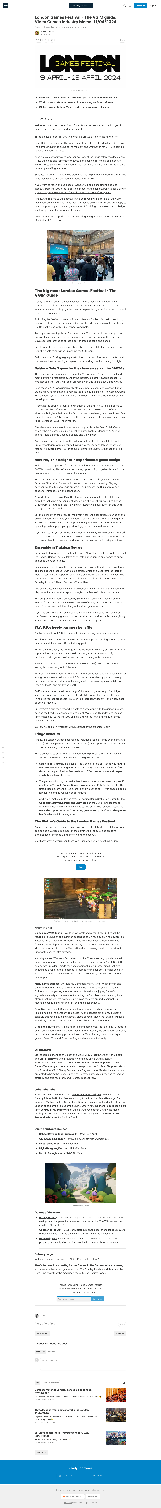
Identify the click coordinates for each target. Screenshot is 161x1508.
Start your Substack (74, 1496)
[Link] (31, 293)
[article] (80, 1396)
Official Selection (75, 570)
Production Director (46, 1117)
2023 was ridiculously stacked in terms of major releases (81, 388)
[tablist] (45, 1351)
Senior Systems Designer (86, 1094)
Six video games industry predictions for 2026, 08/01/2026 (62, 1434)
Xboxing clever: (44, 958)
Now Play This (53, 469)
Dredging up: (42, 1026)
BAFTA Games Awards (93, 374)
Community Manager (52, 1109)
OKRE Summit (47, 1138)
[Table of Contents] (3, 754)
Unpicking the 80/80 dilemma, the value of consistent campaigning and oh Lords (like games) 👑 (67, 1418)
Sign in (153, 5)
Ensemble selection (75, 588)
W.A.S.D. (58, 633)
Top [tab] (37, 1383)
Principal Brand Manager (102, 1098)
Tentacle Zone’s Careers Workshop (72, 785)
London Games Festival (66, 301)
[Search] (124, 5)
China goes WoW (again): (49, 933)
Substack (68, 1502)
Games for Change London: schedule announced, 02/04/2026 (63, 1391)
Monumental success (47, 983)
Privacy (80, 1490)
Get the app (93, 1496)
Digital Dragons (48, 1148)
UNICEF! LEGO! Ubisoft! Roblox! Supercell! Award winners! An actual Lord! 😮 (68, 1396)
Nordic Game (46, 1153)
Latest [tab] (44, 1383)
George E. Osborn (47, 32)
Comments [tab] (40, 1351)
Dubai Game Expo (49, 1143)
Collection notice (98, 1490)
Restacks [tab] (51, 1351)
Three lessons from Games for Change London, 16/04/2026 (62, 1412)
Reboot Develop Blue (51, 1134)
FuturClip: (40, 1009)
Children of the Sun (50, 1229)
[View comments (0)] (46, 40)
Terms (87, 1490)
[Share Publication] (130, 5)
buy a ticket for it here (59, 775)
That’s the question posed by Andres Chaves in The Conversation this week (78, 1265)
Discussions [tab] (54, 1383)
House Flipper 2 (48, 1238)
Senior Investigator (75, 1102)
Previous (44, 1333)
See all (40, 1452)
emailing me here (56, 168)
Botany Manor (47, 1217)
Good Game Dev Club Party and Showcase (63, 802)
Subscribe (140, 5)
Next (118, 1333)
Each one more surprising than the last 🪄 (53, 1439)
